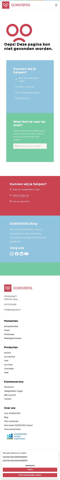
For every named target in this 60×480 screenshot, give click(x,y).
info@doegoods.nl (12, 309)
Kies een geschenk (21, 201)
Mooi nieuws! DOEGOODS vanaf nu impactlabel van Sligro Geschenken (26, 231)
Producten (11, 347)
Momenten (11, 321)
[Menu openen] (56, 5)
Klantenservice (13, 381)
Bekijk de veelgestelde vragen (26, 189)
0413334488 (10, 304)
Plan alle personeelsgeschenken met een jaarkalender (28, 239)
